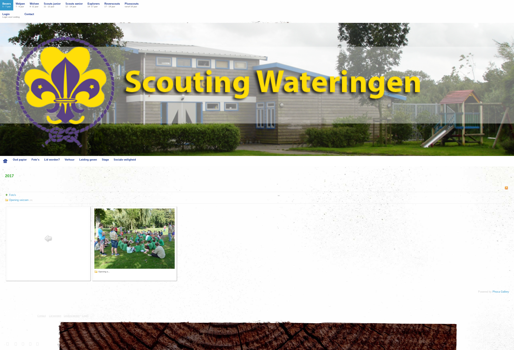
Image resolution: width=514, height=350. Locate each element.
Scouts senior (74, 5)
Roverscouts (112, 5)
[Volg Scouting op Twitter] (15, 344)
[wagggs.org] (8, 313)
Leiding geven (88, 159)
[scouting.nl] (18, 315)
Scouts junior (52, 5)
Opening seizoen (19, 199)
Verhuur (69, 159)
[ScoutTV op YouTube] (37, 344)
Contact (29, 14)
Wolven (34, 5)
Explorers (94, 5)
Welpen (20, 5)
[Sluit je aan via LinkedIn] (22, 344)
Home (5, 161)
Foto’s (35, 159)
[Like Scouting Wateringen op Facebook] (8, 344)
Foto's (12, 194)
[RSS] (506, 187)
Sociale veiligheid (125, 159)
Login (11, 15)
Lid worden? (52, 159)
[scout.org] (27, 313)
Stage (105, 159)
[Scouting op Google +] (30, 344)
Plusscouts (132, 5)
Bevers (6, 5)
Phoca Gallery (501, 291)
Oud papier (20, 159)
